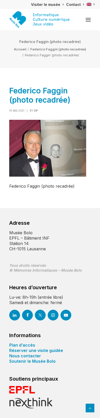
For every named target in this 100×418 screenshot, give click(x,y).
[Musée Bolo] (39, 19)
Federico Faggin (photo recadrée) (58, 49)
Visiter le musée (45, 4)
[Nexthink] (31, 403)
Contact (73, 4)
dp (36, 110)
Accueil (20, 49)
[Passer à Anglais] (90, 4)
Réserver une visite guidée (36, 350)
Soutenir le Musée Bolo (32, 361)
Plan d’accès (22, 345)
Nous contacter (25, 355)
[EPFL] (22, 389)
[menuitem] (47, 4)
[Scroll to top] (90, 407)
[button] (88, 19)
